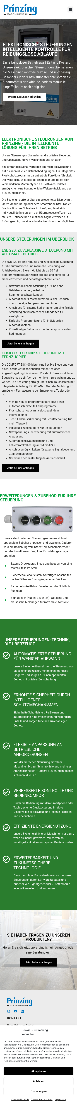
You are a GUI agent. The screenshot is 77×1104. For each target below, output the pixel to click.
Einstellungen (38, 1091)
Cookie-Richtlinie (20, 1099)
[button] (70, 9)
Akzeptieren (38, 1071)
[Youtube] (15, 1011)
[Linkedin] (22, 1011)
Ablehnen (38, 1081)
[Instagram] (8, 1011)
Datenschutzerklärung (42, 1099)
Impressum (60, 1099)
